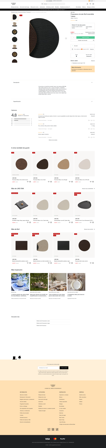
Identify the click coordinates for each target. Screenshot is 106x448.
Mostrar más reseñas (53, 140)
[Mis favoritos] (90, 3)
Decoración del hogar (24, 7)
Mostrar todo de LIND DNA (87, 188)
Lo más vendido (62, 408)
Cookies (21, 415)
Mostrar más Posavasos (41, 325)
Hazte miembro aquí (89, 27)
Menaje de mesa (14, 7)
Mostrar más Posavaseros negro (43, 323)
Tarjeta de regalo (42, 410)
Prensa (80, 403)
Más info (92, 49)
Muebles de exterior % (65, 7)
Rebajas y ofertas (91, 7)
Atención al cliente (23, 394)
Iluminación (42, 7)
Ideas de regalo (62, 415)
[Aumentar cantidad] (75, 37)
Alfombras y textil (50, 7)
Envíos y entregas (23, 406)
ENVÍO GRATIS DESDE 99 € (54, 0)
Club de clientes (23, 401)
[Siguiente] (66, 38)
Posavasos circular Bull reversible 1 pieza (38, 12)
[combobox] (92, 1)
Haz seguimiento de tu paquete (26, 408)
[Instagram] (53, 429)
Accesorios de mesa (22, 12)
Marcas (84, 7)
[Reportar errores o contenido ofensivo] (94, 120)
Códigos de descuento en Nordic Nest (67, 424)
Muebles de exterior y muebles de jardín (47, 408)
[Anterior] (22, 38)
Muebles (57, 7)
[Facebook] (49, 429)
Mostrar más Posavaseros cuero (43, 320)
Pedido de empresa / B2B (25, 419)
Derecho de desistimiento (25, 422)
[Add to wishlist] (28, 182)
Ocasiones (61, 410)
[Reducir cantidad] (71, 37)
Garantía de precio (23, 417)
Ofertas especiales (63, 401)
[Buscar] (42, 4)
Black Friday (61, 419)
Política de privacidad (24, 412)
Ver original (50, 120)
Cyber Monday (62, 422)
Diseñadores (61, 399)
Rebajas (61, 403)
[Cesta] (93, 3)
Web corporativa (82, 397)
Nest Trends (61, 417)
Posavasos (29, 12)
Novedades (78, 7)
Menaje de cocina (34, 7)
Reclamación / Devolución (25, 397)
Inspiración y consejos (63, 394)
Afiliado (80, 401)
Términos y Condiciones (25, 410)
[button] (74, 20)
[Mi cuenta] (87, 3)
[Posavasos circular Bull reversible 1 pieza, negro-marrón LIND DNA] (44, 38)
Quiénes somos (82, 394)
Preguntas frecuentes (24, 403)
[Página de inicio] (13, 4)
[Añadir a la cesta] (30, 181)
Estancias (61, 412)
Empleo (80, 399)
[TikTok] (57, 429)
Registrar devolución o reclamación (27, 399)
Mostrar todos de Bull (88, 229)
